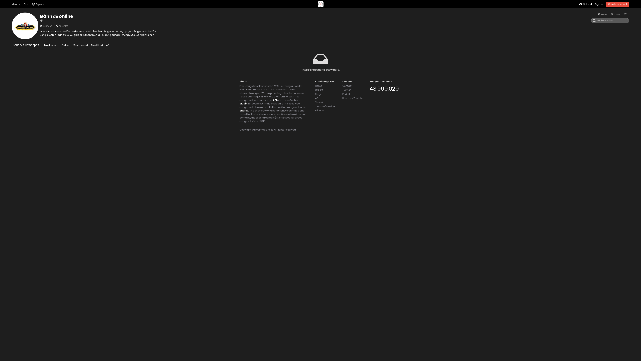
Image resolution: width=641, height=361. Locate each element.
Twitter (346, 90)
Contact (347, 86)
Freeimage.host (263, 129)
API (275, 100)
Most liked (97, 45)
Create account (617, 4)
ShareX (244, 110)
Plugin (318, 94)
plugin (244, 103)
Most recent (51, 45)
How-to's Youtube (352, 98)
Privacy (319, 110)
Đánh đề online (56, 16)
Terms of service (325, 106)
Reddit (346, 94)
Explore (319, 90)
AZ (107, 45)
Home (318, 86)
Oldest (66, 45)
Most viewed (80, 45)
